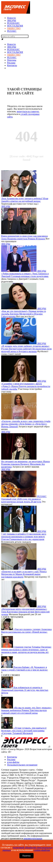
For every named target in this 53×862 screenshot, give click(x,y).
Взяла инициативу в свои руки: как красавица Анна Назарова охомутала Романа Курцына (24, 237)
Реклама (11, 62)
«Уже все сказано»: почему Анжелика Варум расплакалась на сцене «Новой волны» (26, 630)
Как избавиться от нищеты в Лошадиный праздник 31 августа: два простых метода (24, 690)
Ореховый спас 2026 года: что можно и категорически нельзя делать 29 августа (21, 500)
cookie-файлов (42, 850)
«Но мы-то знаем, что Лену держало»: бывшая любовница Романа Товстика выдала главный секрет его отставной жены (26, 710)
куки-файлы (13, 762)
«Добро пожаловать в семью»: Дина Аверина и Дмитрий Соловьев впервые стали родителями (25, 275)
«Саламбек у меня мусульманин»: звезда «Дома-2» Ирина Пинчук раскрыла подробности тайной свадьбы (25, 386)
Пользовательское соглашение (22, 765)
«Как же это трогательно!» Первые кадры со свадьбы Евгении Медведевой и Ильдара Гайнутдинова (23, 314)
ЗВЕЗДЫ (11, 20)
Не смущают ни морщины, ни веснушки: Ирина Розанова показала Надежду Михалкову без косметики (25, 464)
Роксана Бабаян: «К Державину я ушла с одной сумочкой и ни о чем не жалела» (24, 668)
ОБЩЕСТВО (13, 28)
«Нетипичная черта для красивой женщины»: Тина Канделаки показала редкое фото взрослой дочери (25, 612)
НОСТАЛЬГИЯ (15, 26)
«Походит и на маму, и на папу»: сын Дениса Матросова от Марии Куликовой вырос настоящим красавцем (24, 574)
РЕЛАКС (11, 31)
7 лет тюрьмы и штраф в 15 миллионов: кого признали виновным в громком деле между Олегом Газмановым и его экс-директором (23, 536)
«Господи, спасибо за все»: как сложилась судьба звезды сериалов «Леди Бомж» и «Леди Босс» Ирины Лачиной (25, 424)
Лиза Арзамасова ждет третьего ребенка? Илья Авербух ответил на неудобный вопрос (24, 199)
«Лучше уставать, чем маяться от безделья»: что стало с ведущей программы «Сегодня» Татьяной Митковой (24, 730)
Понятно (26, 856)
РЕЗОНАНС (13, 23)
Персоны (11, 60)
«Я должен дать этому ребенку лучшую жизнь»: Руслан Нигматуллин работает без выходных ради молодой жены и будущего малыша (26, 349)
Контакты (12, 65)
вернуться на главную (28, 111)
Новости (11, 18)
